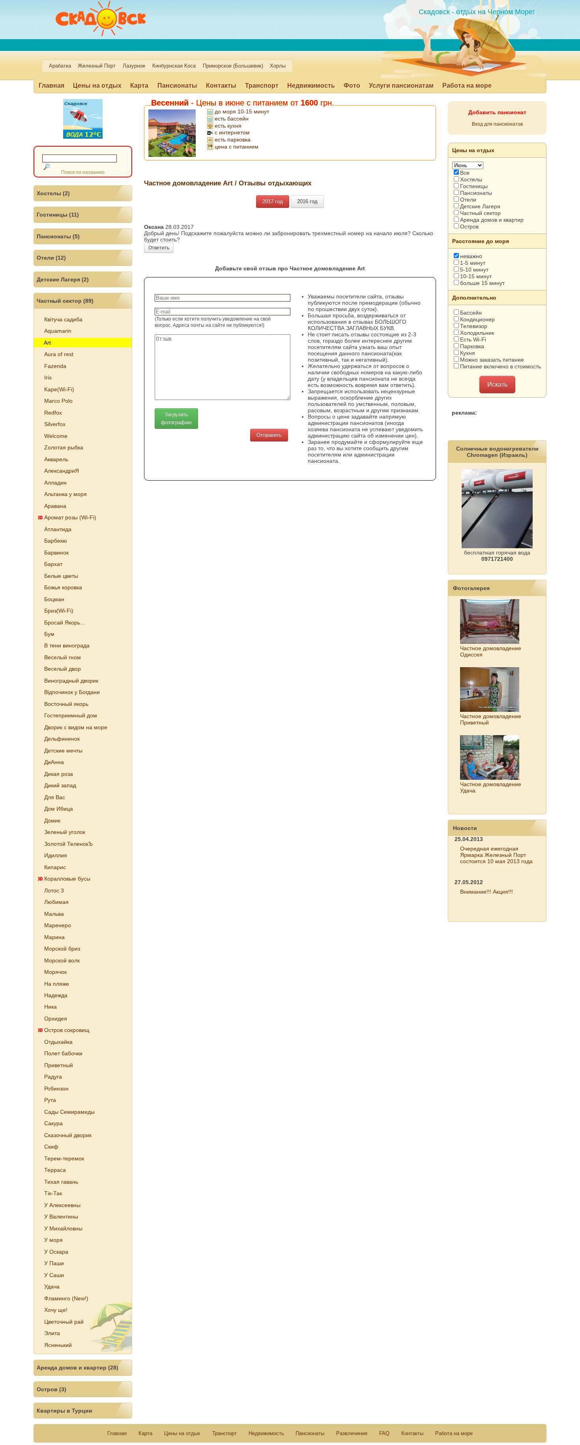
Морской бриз (62, 948)
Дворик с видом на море (75, 727)
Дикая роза (58, 774)
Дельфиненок (62, 739)
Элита (52, 1333)
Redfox (53, 412)
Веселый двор (62, 669)
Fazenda (55, 366)
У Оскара (56, 1252)
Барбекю (55, 541)
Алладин (55, 482)
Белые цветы (61, 576)
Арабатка (60, 66)
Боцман (54, 599)
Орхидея (55, 1018)
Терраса (55, 1170)
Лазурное (134, 66)
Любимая (56, 902)
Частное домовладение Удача (490, 787)
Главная (51, 85)
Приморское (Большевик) (233, 66)
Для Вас (54, 797)
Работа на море (467, 85)
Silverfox (54, 424)
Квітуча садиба (63, 319)
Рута (50, 1100)
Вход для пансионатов (497, 124)
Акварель (56, 459)
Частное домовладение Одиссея (490, 651)
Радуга (53, 1076)
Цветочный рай (64, 1322)
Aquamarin (57, 331)
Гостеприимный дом (70, 715)
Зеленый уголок (64, 832)
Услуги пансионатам (401, 85)
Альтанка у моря (65, 494)
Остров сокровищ (67, 1030)
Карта (139, 85)
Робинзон (56, 1088)
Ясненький (58, 1345)
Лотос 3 (54, 890)
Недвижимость (311, 85)
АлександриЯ (61, 471)
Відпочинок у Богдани (72, 692)
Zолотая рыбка (63, 447)
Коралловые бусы (67, 878)
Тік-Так (53, 1193)
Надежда (55, 995)
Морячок (55, 972)
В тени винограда (67, 645)
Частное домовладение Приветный (490, 719)
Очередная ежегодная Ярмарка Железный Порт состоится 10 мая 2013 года (496, 854)
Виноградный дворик (71, 680)
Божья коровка (63, 587)
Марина (54, 937)
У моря (53, 1240)
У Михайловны (63, 1228)
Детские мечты (63, 750)
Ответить (158, 248)
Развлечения (351, 1433)
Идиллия (55, 855)
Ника (50, 1007)
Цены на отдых (97, 85)
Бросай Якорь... (64, 622)
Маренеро (57, 925)
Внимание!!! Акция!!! (486, 892)
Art (47, 343)
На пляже (56, 984)
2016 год (307, 201)
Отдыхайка (58, 1042)
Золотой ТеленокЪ (68, 844)
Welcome (55, 436)
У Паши (54, 1263)
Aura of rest (58, 354)
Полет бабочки (63, 1053)
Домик (52, 820)
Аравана (55, 506)
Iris (48, 377)
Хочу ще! (55, 1310)
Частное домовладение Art (188, 183)
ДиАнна (54, 762)
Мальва (54, 914)
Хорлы (278, 66)
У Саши (54, 1275)
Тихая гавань (61, 1182)
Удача (52, 1286)
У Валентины (61, 1216)
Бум (49, 634)
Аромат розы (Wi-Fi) (70, 517)
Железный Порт (97, 66)
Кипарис (55, 867)
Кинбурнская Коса (174, 66)
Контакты (221, 85)
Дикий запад (60, 785)
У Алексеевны (62, 1205)
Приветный (58, 1065)
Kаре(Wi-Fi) (59, 389)
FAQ (384, 1433)
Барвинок (56, 552)
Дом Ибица (58, 809)
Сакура (53, 1123)
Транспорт (262, 85)
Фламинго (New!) (66, 1298)
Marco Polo (58, 401)
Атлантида (57, 529)
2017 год (272, 201)
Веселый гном (62, 657)
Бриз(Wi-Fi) (58, 610)
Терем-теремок (64, 1158)
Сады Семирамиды (69, 1112)
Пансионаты (177, 85)
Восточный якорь (66, 704)
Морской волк (62, 960)
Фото (352, 85)
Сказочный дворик (68, 1135)
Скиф (51, 1146)
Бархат (53, 564)
